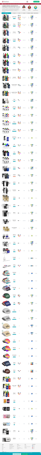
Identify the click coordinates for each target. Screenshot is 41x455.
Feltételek (25, 445)
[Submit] (13, 1)
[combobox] (20, 1)
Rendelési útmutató (19, 445)
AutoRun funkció (10, 447)
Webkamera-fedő (3, 447)
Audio (2, 449)
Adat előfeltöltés (10, 445)
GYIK (17, 446)
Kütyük (2, 450)
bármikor (31, 452)
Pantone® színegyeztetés (11, 446)
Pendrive (3, 445)
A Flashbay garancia (19, 447)
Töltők (2, 446)
